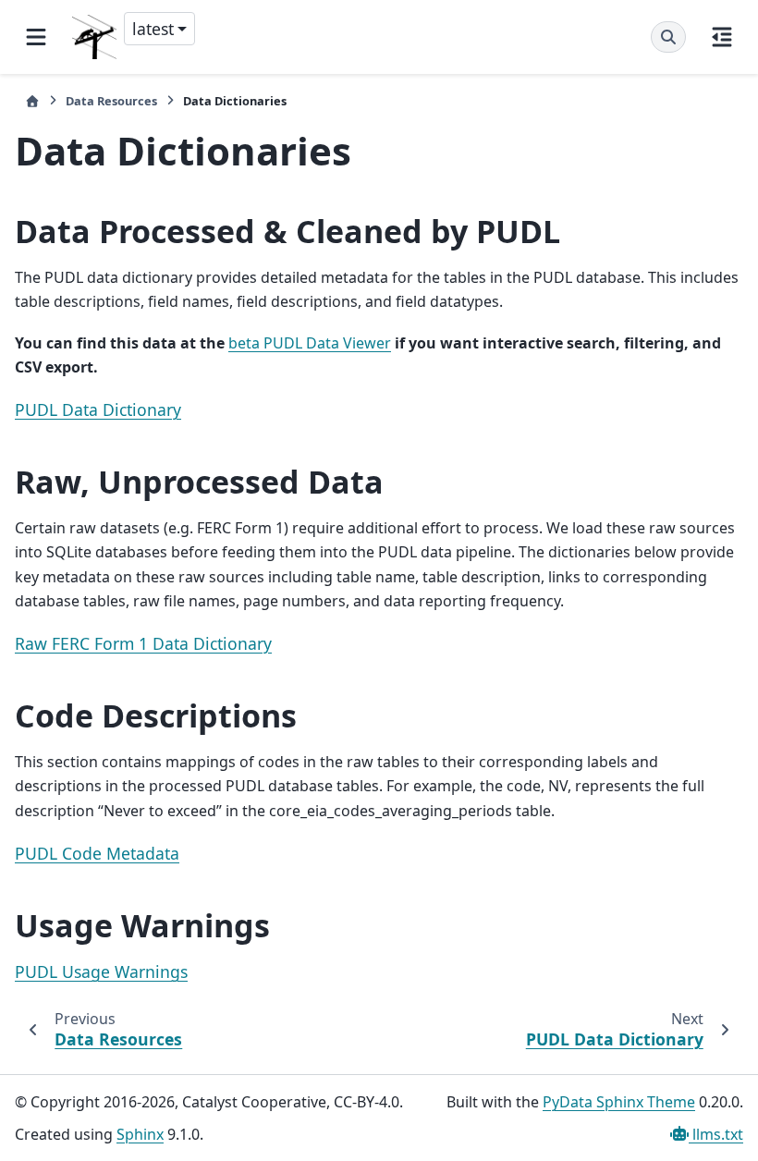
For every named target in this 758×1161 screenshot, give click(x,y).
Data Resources (111, 100)
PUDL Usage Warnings (101, 971)
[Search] (668, 37)
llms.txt (716, 1134)
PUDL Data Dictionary (98, 409)
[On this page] (722, 37)
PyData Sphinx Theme (619, 1102)
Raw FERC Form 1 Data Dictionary (143, 643)
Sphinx (140, 1134)
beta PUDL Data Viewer (309, 343)
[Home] (32, 101)
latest (153, 29)
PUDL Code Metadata (97, 853)
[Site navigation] (36, 37)
